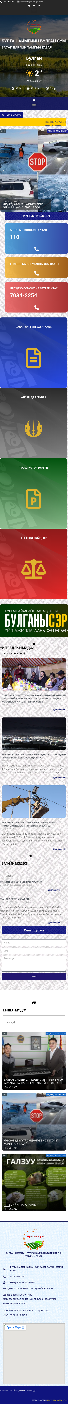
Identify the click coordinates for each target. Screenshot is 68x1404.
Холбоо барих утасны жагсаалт (34, 267)
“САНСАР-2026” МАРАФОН (14, 902)
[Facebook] (29, 6)
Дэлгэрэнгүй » (59, 713)
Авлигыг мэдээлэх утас (28, 233)
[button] (34, 10)
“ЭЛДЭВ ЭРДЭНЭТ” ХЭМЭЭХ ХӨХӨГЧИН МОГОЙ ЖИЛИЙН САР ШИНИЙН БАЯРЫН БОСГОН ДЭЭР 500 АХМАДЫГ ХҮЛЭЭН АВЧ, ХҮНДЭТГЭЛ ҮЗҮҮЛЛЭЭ (34, 701)
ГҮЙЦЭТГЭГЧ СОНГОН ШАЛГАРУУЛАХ (21, 885)
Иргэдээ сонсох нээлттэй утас (34, 291)
